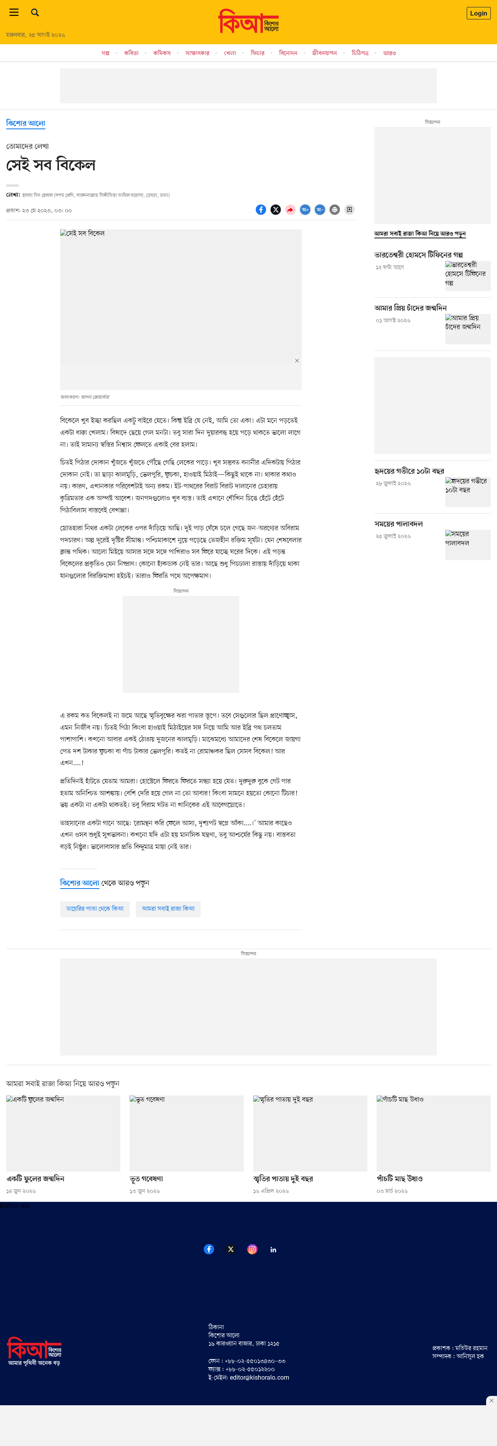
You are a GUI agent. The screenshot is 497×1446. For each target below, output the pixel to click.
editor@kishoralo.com (259, 1378)
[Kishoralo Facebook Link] (213, 1253)
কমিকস (162, 53)
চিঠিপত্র (360, 53)
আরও (389, 53)
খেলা (230, 53)
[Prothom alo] (248, 31)
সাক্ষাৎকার (197, 53)
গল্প (105, 53)
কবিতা (131, 53)
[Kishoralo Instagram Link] (257, 1253)
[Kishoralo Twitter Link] (235, 1253)
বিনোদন (288, 53)
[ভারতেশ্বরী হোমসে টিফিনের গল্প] (468, 276)
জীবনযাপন (324, 53)
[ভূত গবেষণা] (187, 1133)
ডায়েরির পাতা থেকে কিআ (94, 909)
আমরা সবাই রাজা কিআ (168, 909)
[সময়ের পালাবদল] (468, 545)
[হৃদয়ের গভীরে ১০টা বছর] (468, 492)
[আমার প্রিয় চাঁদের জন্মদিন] (468, 329)
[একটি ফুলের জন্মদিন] (63, 1133)
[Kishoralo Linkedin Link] (278, 1253)
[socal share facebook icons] (262, 214)
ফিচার (257, 53)
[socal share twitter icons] (276, 214)
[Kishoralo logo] (34, 1365)
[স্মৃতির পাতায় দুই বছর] (310, 1133)
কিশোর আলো (25, 124)
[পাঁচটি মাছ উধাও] (434, 1133)
